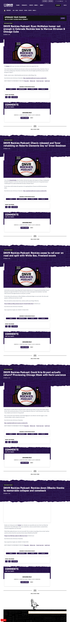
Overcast (43, 89)
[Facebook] (56, 1)
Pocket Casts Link (40, 80)
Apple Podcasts (21, 89)
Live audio (3, 620)
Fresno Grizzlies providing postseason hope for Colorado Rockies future (18, 303)
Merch (36, 5)
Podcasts (24, 5)
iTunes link (26, 80)
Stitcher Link (32, 80)
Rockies (7, 66)
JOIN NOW (62, 18)
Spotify (11, 89)
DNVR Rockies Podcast (8, 23)
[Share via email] (9, 97)
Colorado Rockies (12, 180)
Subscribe (58, 5)
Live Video (45, 1)
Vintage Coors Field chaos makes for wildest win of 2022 (15, 535)
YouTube (32, 89)
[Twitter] (57, 1)
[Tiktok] (62, 1)
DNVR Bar (50, 1)
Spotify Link (47, 80)
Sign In (65, 5)
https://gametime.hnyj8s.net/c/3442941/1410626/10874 (35, 78)
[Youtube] (60, 1)
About (41, 5)
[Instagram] (59, 1)
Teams (17, 5)
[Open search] (66, 1)
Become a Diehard (24, 117)
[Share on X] (6, 97)
